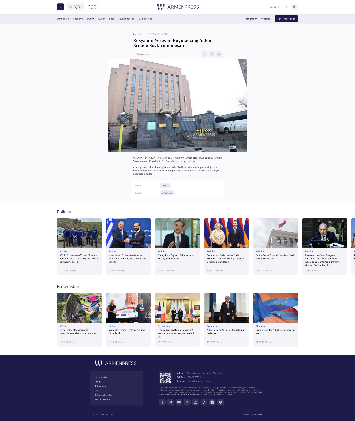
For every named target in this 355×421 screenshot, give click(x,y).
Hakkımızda (101, 377)
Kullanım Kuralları (104, 395)
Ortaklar (99, 390)
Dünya (90, 18)
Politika (165, 185)
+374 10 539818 (194, 377)
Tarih (97, 381)
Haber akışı (289, 18)
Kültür (101, 18)
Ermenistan (63, 18)
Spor (111, 18)
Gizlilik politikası (103, 399)
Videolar (265, 18)
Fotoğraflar (250, 18)
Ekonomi (78, 18)
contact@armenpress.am (198, 381)
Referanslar (101, 386)
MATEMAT (257, 414)
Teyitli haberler (126, 18)
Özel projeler (145, 18)
